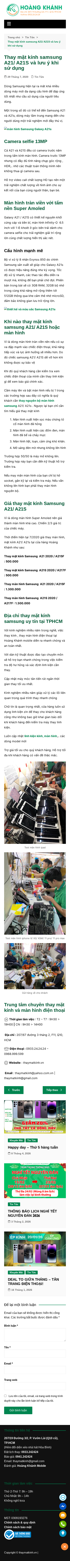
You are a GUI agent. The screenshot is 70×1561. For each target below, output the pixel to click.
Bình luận (11, 1325)
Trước (16, 1090)
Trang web (10, 1379)
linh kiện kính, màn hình (40, 736)
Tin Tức (39, 76)
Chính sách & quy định (19, 1522)
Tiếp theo (52, 1090)
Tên (7, 1347)
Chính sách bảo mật (17, 1527)
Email (8, 1363)
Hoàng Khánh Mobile (31, 1465)
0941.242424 (23, 1456)
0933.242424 (29, 1451)
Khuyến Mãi (16, 1140)
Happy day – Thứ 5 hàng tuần (33, 1147)
